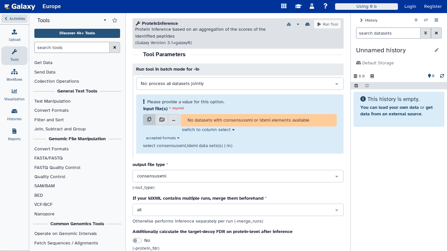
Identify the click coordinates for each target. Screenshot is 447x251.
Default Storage (377, 63)
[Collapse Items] (367, 85)
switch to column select (206, 129)
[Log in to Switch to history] (426, 20)
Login (410, 6)
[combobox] (240, 84)
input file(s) (155, 108)
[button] (14, 18)
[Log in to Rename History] (437, 50)
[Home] (20, 6)
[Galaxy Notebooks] (372, 76)
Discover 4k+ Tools (77, 33)
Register (433, 6)
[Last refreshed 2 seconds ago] (442, 76)
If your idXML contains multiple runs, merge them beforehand (198, 198)
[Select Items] (356, 85)
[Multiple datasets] (149, 119)
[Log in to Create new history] (416, 20)
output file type (149, 164)
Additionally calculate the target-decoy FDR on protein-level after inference (213, 231)
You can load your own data (389, 107)
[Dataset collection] (161, 119)
